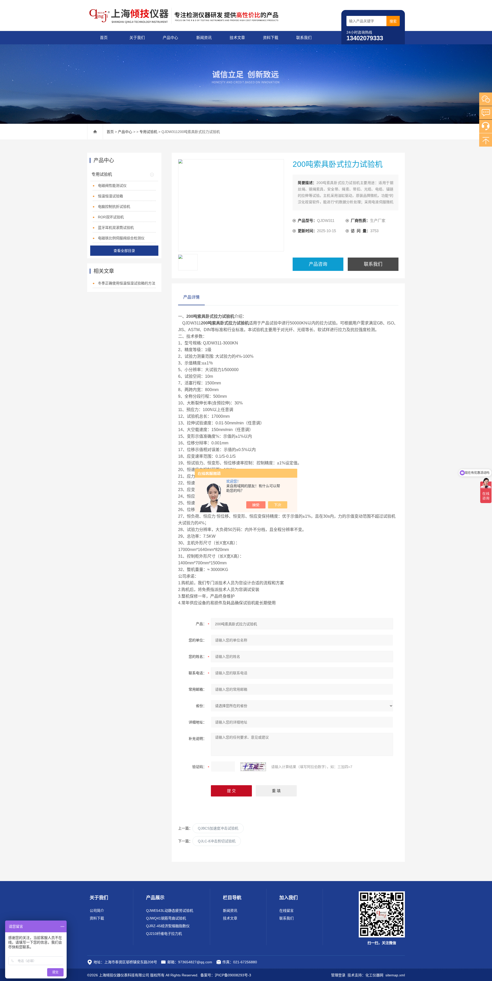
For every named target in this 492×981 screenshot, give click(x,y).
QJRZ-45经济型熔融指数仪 (168, 926)
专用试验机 (148, 132)
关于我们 (137, 37)
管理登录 (338, 975)
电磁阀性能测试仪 (112, 185)
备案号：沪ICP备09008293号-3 (225, 975)
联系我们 (304, 37)
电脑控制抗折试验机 (114, 207)
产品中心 (170, 37)
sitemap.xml (395, 975)
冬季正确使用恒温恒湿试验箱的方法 (126, 283)
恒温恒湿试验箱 (110, 196)
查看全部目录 (124, 251)
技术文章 (237, 37)
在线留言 (286, 910)
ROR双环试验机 (111, 217)
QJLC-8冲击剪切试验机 (216, 841)
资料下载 (270, 37)
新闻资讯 (204, 37)
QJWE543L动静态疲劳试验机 (169, 910)
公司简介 (97, 910)
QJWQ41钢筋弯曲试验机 (166, 918)
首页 (104, 37)
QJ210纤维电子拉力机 (164, 934)
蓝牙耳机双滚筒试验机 (116, 228)
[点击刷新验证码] (253, 766)
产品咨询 (318, 264)
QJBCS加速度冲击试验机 (218, 828)
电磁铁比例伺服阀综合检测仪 (121, 238)
